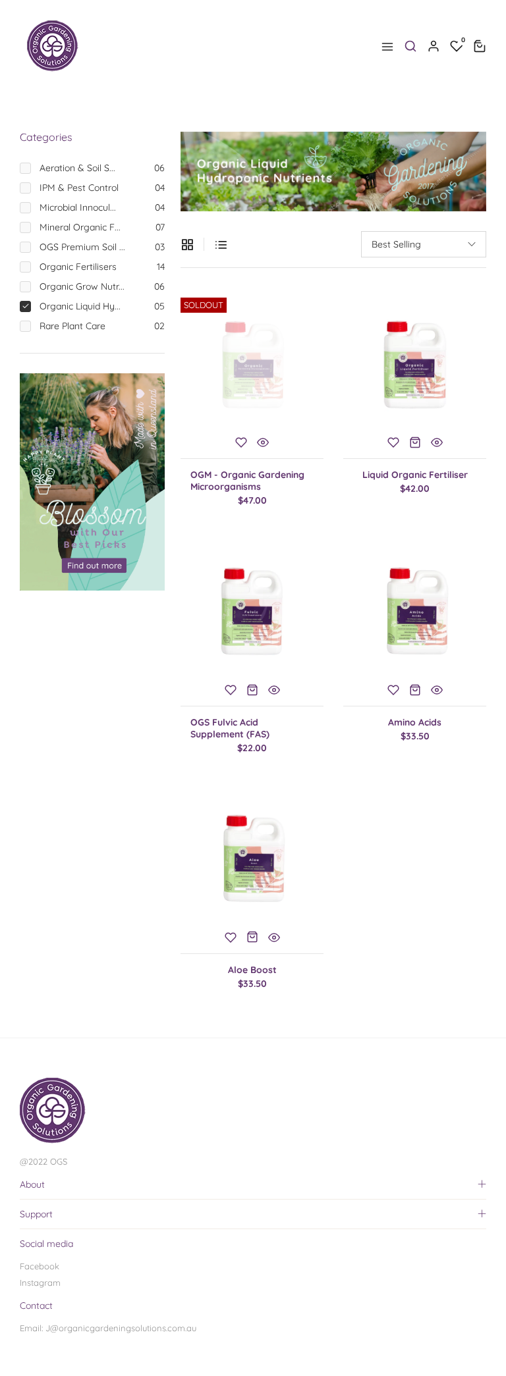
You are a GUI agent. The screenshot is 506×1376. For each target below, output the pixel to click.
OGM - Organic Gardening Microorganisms (247, 480)
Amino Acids (414, 722)
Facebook (39, 1266)
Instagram (40, 1282)
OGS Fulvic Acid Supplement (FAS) (229, 728)
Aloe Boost (252, 970)
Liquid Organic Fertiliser (415, 475)
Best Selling (396, 244)
